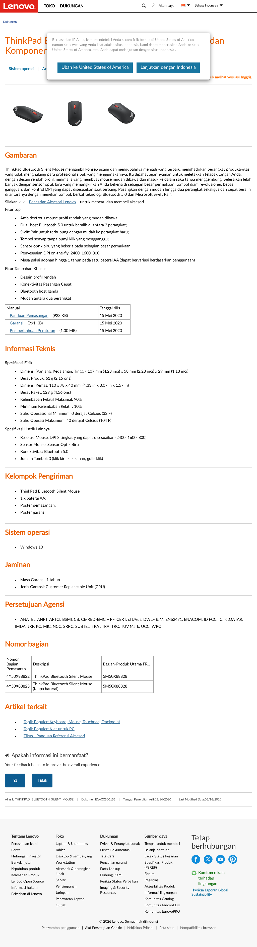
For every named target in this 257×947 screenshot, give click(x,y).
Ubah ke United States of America (95, 67)
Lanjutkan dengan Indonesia (168, 67)
